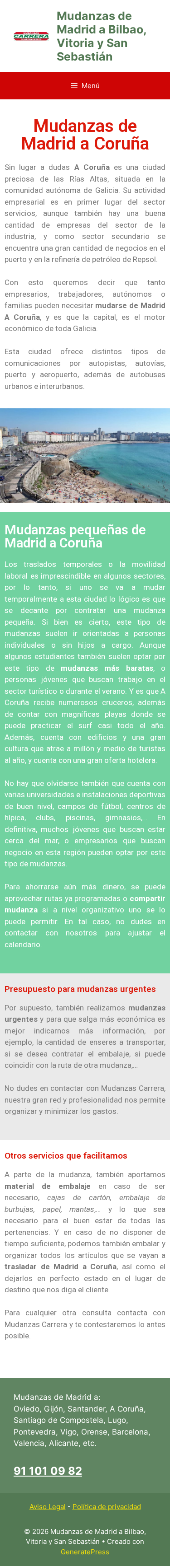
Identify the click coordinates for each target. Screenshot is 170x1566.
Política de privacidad (107, 1506)
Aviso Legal (47, 1506)
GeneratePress (85, 1551)
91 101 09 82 (48, 1470)
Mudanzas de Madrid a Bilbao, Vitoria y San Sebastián (101, 36)
